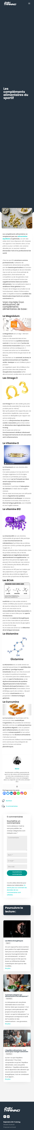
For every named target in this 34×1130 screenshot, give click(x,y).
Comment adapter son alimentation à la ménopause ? (16, 995)
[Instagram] (17, 787)
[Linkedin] (11, 793)
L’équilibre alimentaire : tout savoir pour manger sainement (16, 1051)
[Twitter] (7, 793)
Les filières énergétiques (14, 941)
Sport (8, 943)
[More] (25, 793)
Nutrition (9, 801)
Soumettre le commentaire (17, 873)
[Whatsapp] (18, 793)
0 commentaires (12, 806)
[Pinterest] (14, 793)
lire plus (7, 968)
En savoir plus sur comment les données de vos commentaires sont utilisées (17, 890)
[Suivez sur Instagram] (8, 1116)
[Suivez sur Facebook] (4, 1116)
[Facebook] (4, 793)
